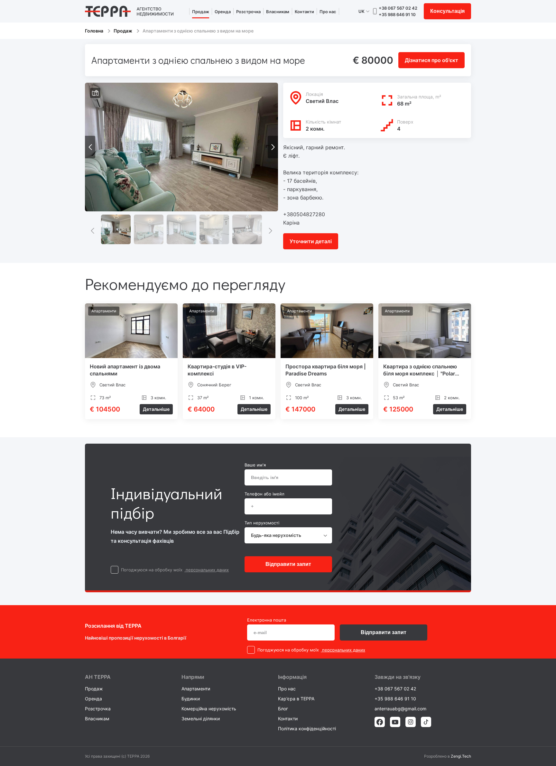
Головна (94, 30)
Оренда (223, 11)
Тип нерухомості (262, 522)
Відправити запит (288, 564)
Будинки (190, 698)
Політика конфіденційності (307, 728)
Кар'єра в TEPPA (296, 698)
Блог (283, 708)
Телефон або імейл (264, 493)
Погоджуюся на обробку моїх (151, 569)
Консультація (447, 11)
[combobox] (288, 535)
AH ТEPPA (98, 677)
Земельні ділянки (200, 718)
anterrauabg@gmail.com (400, 708)
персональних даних (206, 569)
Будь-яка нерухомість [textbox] (276, 535)
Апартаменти (195, 688)
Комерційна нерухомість (208, 708)
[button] (273, 147)
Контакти (304, 11)
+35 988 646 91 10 (397, 14)
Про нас (328, 11)
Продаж (200, 11)
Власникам (277, 11)
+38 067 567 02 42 (398, 8)
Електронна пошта (266, 620)
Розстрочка (248, 11)
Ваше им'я (255, 464)
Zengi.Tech (461, 756)
